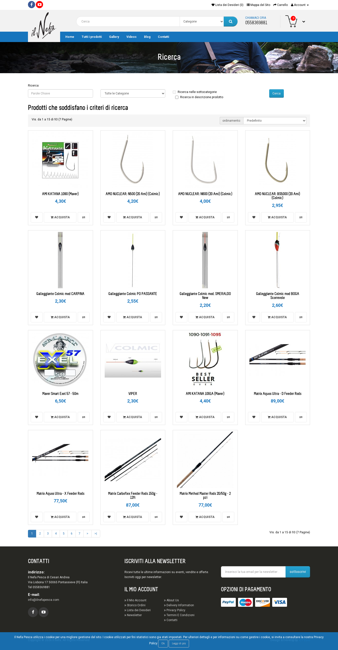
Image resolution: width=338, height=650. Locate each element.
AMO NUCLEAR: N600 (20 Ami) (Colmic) (205, 194)
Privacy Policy (175, 610)
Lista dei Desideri (138, 610)
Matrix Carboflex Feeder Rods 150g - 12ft (132, 496)
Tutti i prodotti (92, 37)
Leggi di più (179, 643)
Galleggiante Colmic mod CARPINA (60, 294)
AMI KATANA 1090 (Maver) (60, 194)
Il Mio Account (136, 600)
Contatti (163, 37)
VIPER (132, 394)
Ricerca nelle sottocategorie (197, 92)
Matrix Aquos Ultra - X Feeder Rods (60, 494)
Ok (163, 643)
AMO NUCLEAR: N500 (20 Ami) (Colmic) (133, 194)
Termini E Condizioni (180, 615)
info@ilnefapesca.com (43, 600)
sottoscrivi (298, 572)
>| (96, 533)
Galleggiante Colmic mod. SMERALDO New (205, 296)
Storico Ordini (135, 605)
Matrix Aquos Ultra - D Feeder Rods (277, 394)
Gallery (114, 37)
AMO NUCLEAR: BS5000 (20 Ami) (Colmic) (277, 196)
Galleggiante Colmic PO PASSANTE (132, 294)
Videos (131, 37)
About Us (172, 600)
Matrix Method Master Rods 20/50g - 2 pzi (205, 496)
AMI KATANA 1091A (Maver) (205, 394)
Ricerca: (33, 85)
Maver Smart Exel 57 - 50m (60, 394)
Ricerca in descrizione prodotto (201, 97)
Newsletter (134, 615)
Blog (147, 37)
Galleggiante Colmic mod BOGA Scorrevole (277, 296)
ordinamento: (231, 120)
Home (69, 37)
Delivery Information (180, 605)
